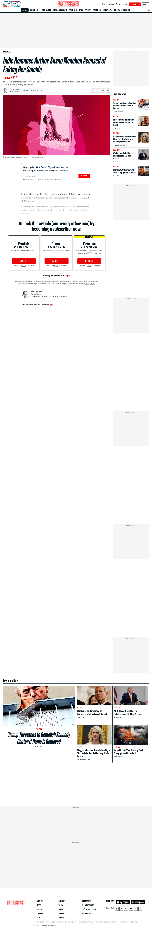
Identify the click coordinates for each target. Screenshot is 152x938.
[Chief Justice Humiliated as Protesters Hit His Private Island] (143, 126)
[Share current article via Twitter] (98, 90)
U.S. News (117, 10)
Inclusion (99, 922)
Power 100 (97, 10)
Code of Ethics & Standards (85, 922)
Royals (72, 10)
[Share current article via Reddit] (108, 90)
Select (24, 261)
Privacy (71, 922)
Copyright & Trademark (128, 922)
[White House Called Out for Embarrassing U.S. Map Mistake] (143, 159)
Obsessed (63, 10)
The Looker (46, 10)
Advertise (59, 922)
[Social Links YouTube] (131, 909)
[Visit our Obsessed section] (19, 4)
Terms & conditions (111, 922)
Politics (79, 10)
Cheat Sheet (35, 10)
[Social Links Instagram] (126, 909)
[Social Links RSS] (136, 909)
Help (65, 922)
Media (55, 10)
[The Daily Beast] (68, 4)
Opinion (88, 10)
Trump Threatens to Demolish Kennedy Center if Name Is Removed (39, 738)
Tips (48, 922)
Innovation (107, 10)
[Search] (149, 10)
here (51, 304)
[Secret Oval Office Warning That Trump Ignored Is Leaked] (143, 176)
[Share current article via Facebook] (93, 90)
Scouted (126, 10)
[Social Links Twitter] (121, 909)
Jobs (53, 922)
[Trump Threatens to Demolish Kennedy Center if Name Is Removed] (143, 109)
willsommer (36, 296)
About (37, 922)
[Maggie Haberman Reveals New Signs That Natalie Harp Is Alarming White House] (143, 142)
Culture (61, 914)
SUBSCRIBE (135, 4)
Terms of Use (48, 179)
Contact (43, 922)
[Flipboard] (140, 909)
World (60, 909)
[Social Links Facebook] (117, 909)
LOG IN (145, 4)
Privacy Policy (58, 179)
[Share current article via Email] (103, 90)
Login (67, 276)
